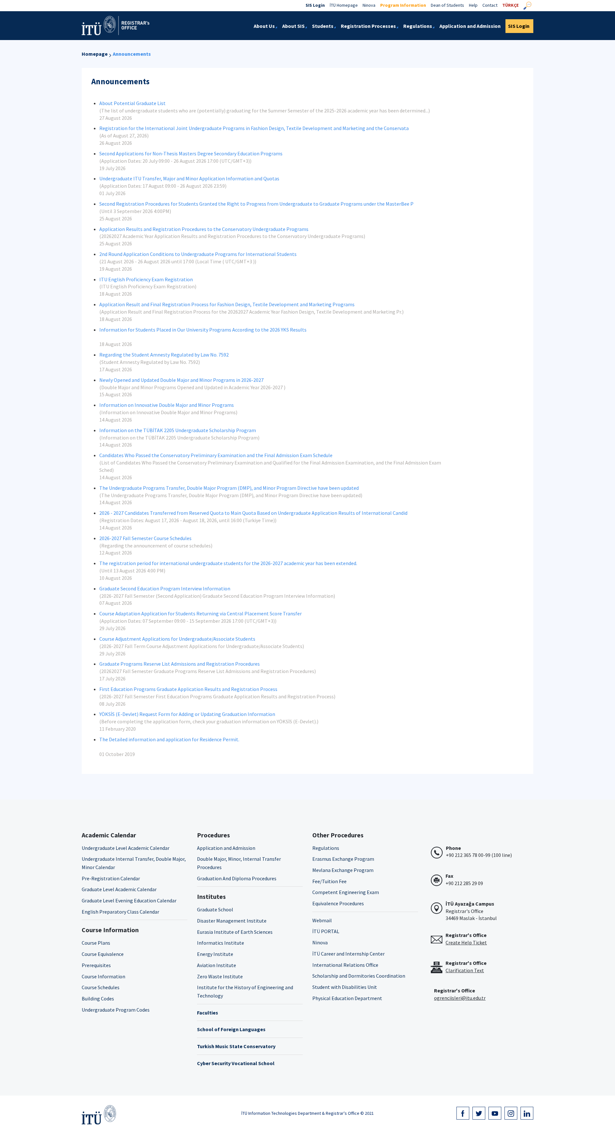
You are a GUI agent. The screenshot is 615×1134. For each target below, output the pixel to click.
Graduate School (215, 909)
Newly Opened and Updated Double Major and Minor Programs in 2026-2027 (181, 380)
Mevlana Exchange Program (342, 870)
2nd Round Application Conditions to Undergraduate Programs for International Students (198, 254)
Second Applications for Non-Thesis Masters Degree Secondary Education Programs (191, 153)
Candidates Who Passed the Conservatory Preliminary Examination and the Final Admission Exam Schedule (215, 455)
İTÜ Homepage (344, 5)
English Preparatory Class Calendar (120, 911)
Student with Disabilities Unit (344, 987)
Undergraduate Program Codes (116, 1010)
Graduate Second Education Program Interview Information (164, 588)
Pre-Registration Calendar (111, 878)
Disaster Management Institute (231, 920)
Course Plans (96, 943)
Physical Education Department (347, 998)
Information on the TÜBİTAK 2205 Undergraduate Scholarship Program (177, 430)
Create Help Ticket (466, 942)
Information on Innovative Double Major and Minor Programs (166, 405)
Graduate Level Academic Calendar (119, 889)
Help (473, 5)
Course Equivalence (103, 954)
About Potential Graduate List (132, 103)
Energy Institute (215, 954)
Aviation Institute (216, 965)
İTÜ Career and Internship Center (348, 953)
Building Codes (98, 998)
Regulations (325, 848)
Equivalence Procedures (338, 903)
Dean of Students (447, 5)
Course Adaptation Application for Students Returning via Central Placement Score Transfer (200, 613)
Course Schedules (100, 987)
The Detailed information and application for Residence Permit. (169, 739)
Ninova (369, 5)
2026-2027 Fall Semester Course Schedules (145, 538)
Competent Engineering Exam (345, 892)
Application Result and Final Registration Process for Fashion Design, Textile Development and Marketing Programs (227, 304)
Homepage (95, 54)
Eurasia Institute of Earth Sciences (235, 932)
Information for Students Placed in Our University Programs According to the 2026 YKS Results (203, 329)
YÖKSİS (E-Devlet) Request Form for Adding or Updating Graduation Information (187, 714)
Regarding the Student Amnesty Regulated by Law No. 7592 (164, 354)
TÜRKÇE (510, 5)
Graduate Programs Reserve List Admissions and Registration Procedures (179, 664)
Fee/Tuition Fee (329, 881)
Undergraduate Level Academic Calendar (125, 848)
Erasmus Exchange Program (343, 859)
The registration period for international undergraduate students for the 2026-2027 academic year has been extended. (228, 563)
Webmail (322, 920)
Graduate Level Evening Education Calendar (129, 900)
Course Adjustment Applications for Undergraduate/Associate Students (177, 639)
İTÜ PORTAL (325, 931)
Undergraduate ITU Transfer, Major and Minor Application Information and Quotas (189, 178)
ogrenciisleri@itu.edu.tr (460, 998)
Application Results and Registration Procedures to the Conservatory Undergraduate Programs (203, 229)
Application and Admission (226, 848)
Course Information (103, 976)
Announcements (132, 54)
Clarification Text (465, 970)
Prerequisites (96, 965)
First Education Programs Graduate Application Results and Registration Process (188, 689)
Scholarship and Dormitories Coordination (358, 976)
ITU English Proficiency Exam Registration (146, 279)
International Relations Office (345, 965)
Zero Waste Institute (220, 976)
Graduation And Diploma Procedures (236, 878)
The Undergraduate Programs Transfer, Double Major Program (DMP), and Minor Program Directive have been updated (229, 488)
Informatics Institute (220, 943)
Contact (489, 5)
